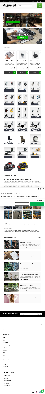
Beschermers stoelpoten (26, 232)
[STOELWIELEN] (22, 139)
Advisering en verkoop (25, 242)
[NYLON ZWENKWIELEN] (35, 86)
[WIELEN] (35, 139)
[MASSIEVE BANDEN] (22, 165)
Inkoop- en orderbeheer (26, 253)
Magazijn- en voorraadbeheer (27, 263)
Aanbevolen (19, 47)
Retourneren (5, 350)
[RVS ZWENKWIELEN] (35, 99)
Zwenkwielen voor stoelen (30, 230)
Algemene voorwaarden (6, 345)
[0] (40, 1)
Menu (5, 1)
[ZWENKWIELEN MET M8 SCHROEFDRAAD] (9, 126)
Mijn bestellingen (5, 364)
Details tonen (39, 200)
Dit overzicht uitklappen (24, 247)
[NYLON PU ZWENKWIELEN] (9, 99)
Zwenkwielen (6, 230)
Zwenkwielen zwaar (22, 230)
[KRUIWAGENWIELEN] (9, 152)
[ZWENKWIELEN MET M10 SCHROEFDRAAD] (22, 126)
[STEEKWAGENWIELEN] (22, 152)
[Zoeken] (30, 5)
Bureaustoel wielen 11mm (27, 231)
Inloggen (33, 1)
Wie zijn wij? (5, 339)
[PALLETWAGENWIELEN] (35, 152)
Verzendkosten (5, 342)
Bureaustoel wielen (11, 231)
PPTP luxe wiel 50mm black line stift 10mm (21, 61)
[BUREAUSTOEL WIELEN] (9, 139)
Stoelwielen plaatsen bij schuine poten (29, 274)
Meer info (8, 72)
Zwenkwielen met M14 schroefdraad (16, 232)
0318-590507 (12, 1)
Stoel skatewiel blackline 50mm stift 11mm (34, 61)
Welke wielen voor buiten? (26, 285)
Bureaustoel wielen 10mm (19, 231)
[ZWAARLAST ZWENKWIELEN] (22, 99)
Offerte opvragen (5, 340)
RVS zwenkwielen (16, 230)
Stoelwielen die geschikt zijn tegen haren (30, 297)
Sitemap (4, 352)
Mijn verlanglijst (5, 366)
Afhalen (4, 355)
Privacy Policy (5, 347)
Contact (4, 337)
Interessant (7, 47)
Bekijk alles (39, 237)
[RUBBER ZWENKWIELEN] (22, 86)
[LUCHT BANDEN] (9, 165)
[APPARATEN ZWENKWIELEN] (9, 86)
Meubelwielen (10, 230)
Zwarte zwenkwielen (7, 232)
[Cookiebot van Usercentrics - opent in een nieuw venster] (39, 189)
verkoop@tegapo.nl (7, 380)
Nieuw (14, 47)
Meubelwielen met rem (35, 231)
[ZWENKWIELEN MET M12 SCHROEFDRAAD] (35, 126)
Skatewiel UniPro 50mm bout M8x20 (9, 61)
